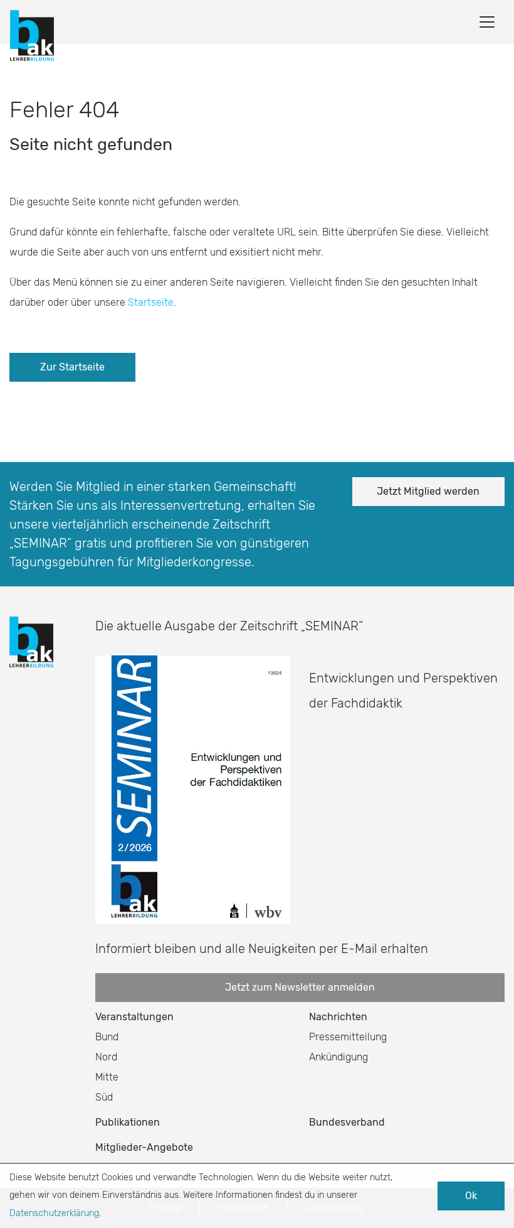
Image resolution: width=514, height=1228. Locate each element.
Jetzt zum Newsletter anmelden (300, 987)
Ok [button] (471, 1196)
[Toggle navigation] (487, 22)
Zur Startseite (72, 367)
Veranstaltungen (134, 1017)
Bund (106, 1037)
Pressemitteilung (348, 1037)
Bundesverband (347, 1122)
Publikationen (127, 1122)
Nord (106, 1057)
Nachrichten (338, 1017)
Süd (104, 1097)
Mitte (106, 1077)
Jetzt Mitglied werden (428, 491)
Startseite (151, 302)
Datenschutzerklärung (54, 1213)
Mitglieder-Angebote (144, 1147)
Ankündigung (338, 1057)
